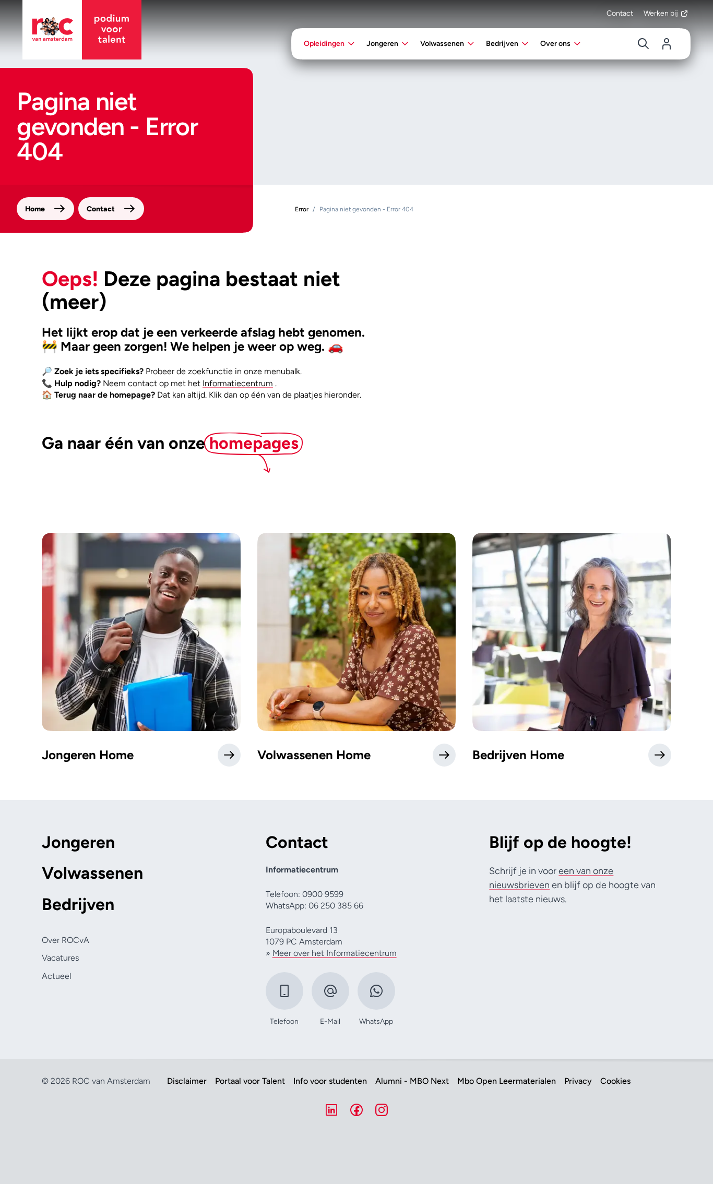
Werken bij (661, 13)
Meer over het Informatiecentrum (334, 953)
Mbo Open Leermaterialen (506, 1081)
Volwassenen (92, 873)
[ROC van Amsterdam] (81, 29)
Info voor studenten (330, 1081)
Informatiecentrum (238, 383)
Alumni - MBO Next (412, 1081)
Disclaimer (187, 1081)
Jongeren (78, 842)
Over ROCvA (65, 940)
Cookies (615, 1081)
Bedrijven (78, 904)
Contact (620, 13)
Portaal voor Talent (250, 1081)
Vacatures (60, 958)
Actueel (56, 976)
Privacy (578, 1081)
